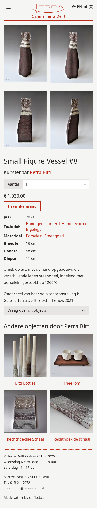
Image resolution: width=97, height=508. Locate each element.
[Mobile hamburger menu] (8, 8)
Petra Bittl (40, 172)
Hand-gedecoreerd (43, 223)
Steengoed (54, 235)
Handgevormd (75, 223)
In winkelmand (22, 206)
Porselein (34, 235)
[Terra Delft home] (48, 11)
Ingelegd (34, 229)
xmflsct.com (38, 497)
